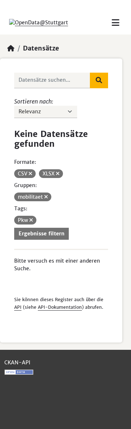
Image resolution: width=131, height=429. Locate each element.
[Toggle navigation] (115, 23)
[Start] (11, 48)
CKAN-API (17, 362)
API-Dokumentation (60, 307)
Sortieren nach (33, 101)
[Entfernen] (30, 173)
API (17, 307)
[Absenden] (99, 80)
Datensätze (41, 48)
